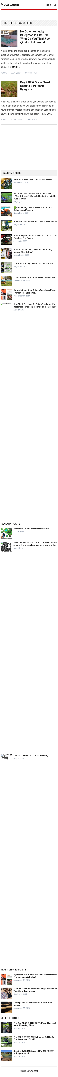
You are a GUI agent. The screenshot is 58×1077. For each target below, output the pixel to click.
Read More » (14, 67)
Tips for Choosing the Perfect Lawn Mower (33, 263)
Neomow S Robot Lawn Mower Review (31, 529)
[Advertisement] (29, 14)
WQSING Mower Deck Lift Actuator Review (33, 179)
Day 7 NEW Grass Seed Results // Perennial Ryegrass (35, 86)
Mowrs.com (10, 5)
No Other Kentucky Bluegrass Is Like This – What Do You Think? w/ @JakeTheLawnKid (35, 37)
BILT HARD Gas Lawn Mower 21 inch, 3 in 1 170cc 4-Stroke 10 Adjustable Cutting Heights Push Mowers (35, 196)
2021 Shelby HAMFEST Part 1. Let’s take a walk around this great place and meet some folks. (35, 544)
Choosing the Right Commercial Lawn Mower (35, 277)
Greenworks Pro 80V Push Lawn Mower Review (35, 221)
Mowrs (4, 73)
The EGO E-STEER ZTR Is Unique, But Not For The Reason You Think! (34, 1038)
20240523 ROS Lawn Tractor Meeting (31, 755)
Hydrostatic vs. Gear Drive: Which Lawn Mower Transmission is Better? (35, 976)
